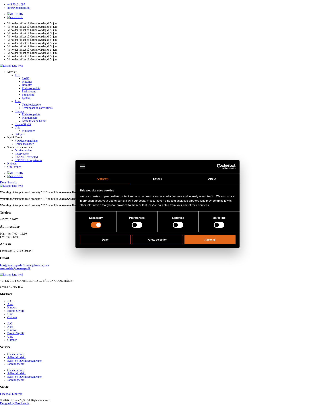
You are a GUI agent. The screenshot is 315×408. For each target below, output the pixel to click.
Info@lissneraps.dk (11, 265)
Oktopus (12, 317)
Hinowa (12, 307)
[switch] (137, 225)
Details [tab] (157, 178)
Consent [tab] (102, 178)
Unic (10, 314)
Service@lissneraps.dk (36, 265)
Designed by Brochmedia (14, 403)
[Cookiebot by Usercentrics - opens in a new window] (220, 166)
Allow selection (157, 239)
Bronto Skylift (15, 310)
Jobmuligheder (15, 363)
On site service (15, 354)
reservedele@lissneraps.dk (15, 268)
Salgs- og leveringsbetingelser (24, 360)
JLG (9, 300)
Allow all (210, 239)
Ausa (10, 304)
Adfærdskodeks (16, 357)
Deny (105, 239)
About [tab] (212, 178)
